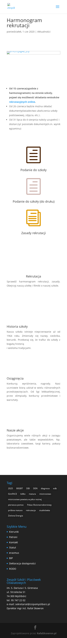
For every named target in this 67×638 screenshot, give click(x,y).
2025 (10, 488)
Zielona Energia (15, 515)
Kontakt (13, 542)
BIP (11, 558)
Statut (12, 547)
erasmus (14, 552)
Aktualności (44, 31)
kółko (22, 493)
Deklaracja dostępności (22, 563)
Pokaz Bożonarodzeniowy (39, 504)
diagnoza (45, 488)
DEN (35, 488)
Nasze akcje (15, 430)
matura (32, 493)
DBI (28, 488)
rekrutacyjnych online (22, 101)
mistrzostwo (45, 493)
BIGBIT (19, 488)
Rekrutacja (33, 276)
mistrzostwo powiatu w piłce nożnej (25, 499)
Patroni (13, 537)
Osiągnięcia (15, 378)
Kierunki (14, 531)
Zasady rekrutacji (33, 233)
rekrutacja (31, 510)
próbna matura (15, 510)
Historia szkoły (17, 326)
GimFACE (12, 493)
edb (55, 488)
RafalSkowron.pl (46, 633)
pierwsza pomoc (16, 504)
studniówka (44, 510)
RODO (12, 568)
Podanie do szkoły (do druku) (33, 201)
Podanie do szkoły (33, 170)
